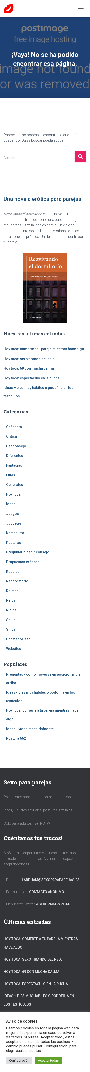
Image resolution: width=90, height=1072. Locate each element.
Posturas (13, 543)
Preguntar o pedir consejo (28, 552)
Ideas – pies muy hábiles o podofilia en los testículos (39, 1000)
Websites (13, 649)
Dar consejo (16, 446)
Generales (14, 485)
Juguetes (14, 523)
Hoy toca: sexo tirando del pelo (29, 359)
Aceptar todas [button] (48, 1060)
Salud (11, 620)
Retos (11, 600)
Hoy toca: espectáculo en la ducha (32, 378)
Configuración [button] (19, 1060)
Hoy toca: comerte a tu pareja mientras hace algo (44, 349)
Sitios (11, 629)
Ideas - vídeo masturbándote (30, 729)
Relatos (12, 591)
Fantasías (14, 465)
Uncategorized (18, 639)
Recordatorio (17, 581)
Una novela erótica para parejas (43, 199)
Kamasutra (15, 533)
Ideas (11, 504)
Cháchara (14, 427)
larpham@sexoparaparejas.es (51, 880)
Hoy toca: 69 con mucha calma (29, 368)
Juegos (12, 514)
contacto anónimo (46, 892)
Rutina (11, 610)
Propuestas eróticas (23, 562)
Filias (10, 475)
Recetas (13, 572)
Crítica (11, 436)
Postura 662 (16, 738)
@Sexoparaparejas (54, 904)
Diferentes (14, 456)
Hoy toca (13, 494)
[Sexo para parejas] (11, 9)
